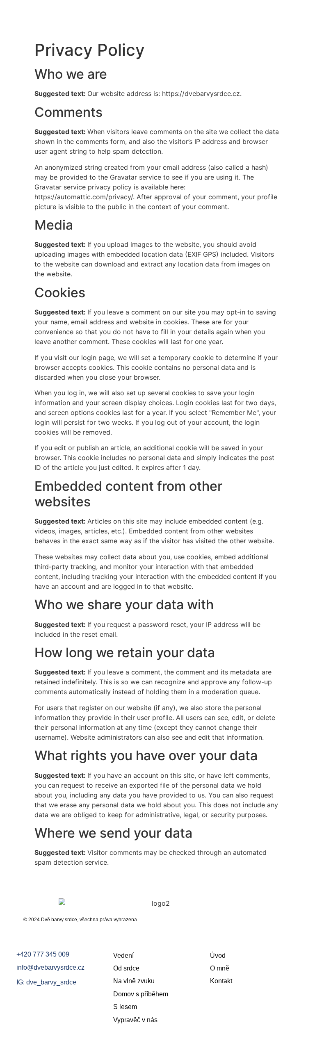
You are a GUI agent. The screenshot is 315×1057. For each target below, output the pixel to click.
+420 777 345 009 (42, 954)
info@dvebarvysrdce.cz (50, 967)
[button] (300, 14)
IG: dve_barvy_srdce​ (46, 982)
